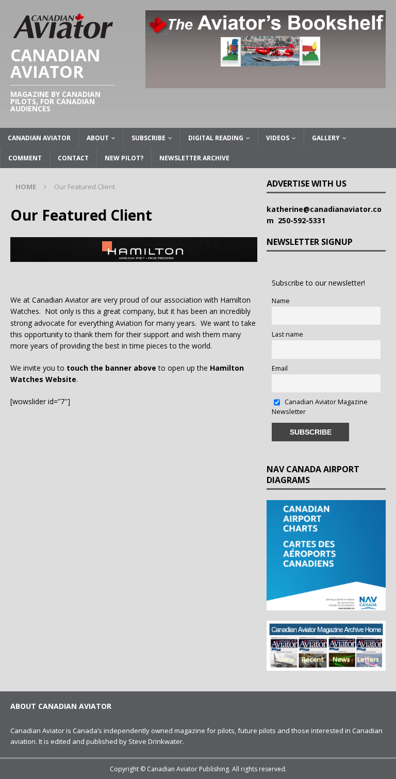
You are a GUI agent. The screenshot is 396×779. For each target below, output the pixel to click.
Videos (277, 138)
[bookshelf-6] (265, 82)
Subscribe (148, 138)
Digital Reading (215, 138)
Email (280, 368)
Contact (73, 158)
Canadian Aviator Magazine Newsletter (320, 406)
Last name (287, 334)
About (98, 138)
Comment (25, 158)
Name (281, 300)
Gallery (326, 138)
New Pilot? (124, 158)
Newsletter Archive (194, 158)
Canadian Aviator (39, 138)
